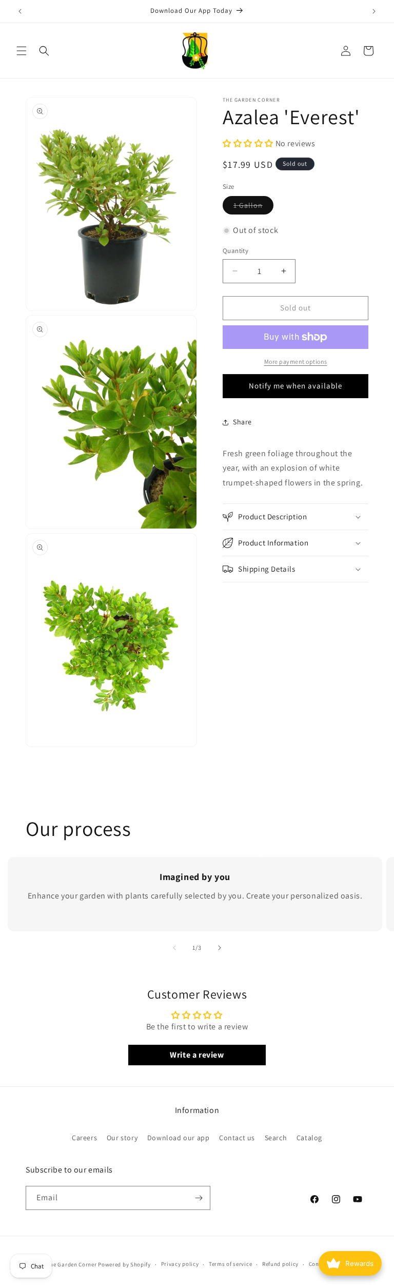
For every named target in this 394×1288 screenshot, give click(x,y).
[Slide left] (174, 947)
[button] (21, 51)
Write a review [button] (197, 1054)
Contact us (237, 1137)
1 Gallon (253, 207)
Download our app (178, 1137)
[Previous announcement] (20, 11)
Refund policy (280, 1263)
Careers (84, 1137)
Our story (122, 1137)
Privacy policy (180, 1263)
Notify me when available (295, 386)
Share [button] (242, 421)
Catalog (309, 1137)
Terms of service (230, 1263)
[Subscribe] (198, 1198)
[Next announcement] (374, 11)
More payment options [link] (295, 361)
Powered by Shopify (124, 1264)
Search (276, 1137)
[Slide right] (219, 947)
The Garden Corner (72, 1264)
